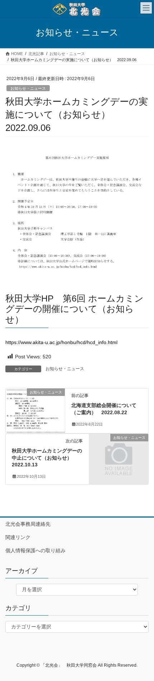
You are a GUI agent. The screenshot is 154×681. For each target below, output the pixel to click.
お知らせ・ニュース (28, 88)
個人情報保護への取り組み (35, 550)
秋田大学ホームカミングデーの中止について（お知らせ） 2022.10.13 (47, 457)
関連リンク (17, 537)
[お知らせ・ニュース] (35, 410)
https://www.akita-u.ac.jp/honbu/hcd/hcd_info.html (61, 342)
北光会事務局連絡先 (27, 524)
